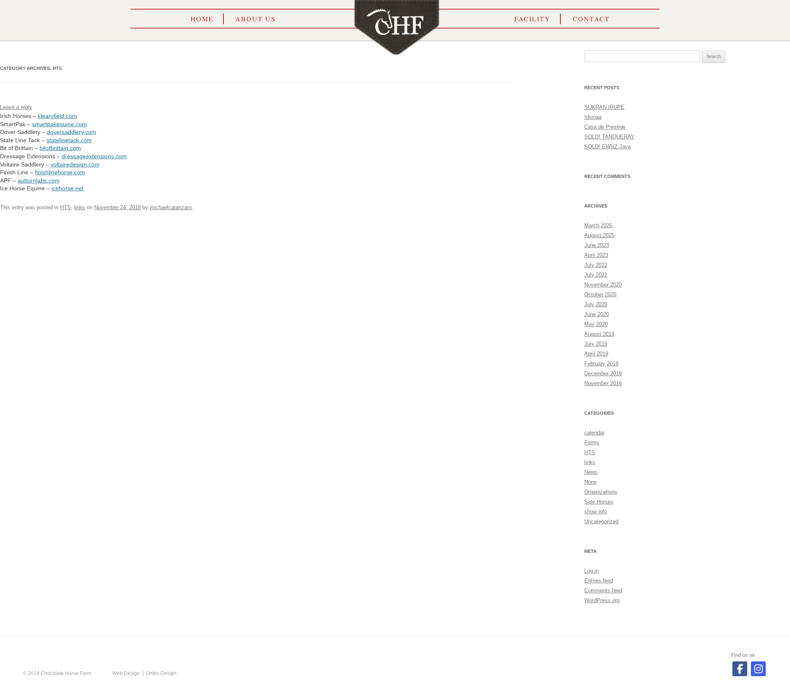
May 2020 (596, 324)
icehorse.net (67, 188)
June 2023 (596, 245)
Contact (591, 18)
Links (452, 647)
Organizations (600, 492)
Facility (532, 18)
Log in (591, 571)
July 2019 (595, 344)
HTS (65, 207)
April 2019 (596, 354)
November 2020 (603, 285)
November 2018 (603, 383)
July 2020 (595, 304)
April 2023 (596, 255)
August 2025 (599, 235)
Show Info (351, 647)
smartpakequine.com (59, 124)
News (590, 472)
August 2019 (599, 334)
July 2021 (595, 275)
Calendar (242, 647)
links (79, 207)
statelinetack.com (69, 140)
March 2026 (598, 225)
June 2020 (596, 314)
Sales (544, 647)
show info (595, 511)
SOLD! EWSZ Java (607, 146)
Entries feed (598, 581)
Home (202, 18)
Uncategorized (601, 521)
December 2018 (603, 373)
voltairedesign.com (75, 164)
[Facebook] (739, 668)
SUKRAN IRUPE (604, 107)
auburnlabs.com (39, 180)
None (590, 482)
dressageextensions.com (94, 156)
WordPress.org (602, 600)
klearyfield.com (57, 116)
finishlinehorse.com (60, 172)
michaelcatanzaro (171, 207)
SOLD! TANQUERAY (609, 137)
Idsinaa (593, 117)
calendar (594, 433)
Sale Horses (598, 502)
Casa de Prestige (604, 127)
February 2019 (601, 363)
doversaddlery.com (71, 132)
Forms (591, 442)
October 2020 (600, 294)
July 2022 (595, 265)
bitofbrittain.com (60, 148)
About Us (255, 18)
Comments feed (603, 590)
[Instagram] (758, 668)
